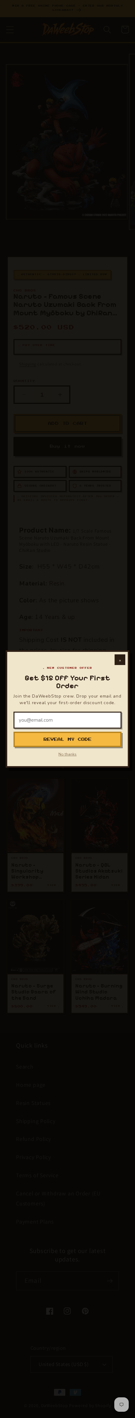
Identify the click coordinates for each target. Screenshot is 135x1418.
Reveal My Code (68, 739)
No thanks (67, 754)
